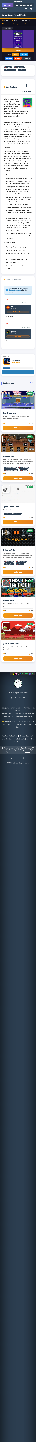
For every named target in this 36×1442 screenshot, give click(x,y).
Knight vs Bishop (9, 550)
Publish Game (7, 713)
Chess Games (9, 561)
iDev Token (18, 713)
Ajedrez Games (22, 561)
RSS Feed (7, 716)
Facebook (9, 58)
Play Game (19, 428)
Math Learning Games (11, 470)
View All (31, 382)
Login (8, 5)
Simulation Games (11, 70)
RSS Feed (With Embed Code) (22, 716)
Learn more (27, 752)
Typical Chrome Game (11, 506)
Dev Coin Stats (9, 721)
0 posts (18, 362)
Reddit (18, 58)
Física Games (6, 24)
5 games (13, 362)
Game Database (28, 713)
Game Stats (26, 721)
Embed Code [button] (8, 28)
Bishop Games (10, 564)
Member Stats (21, 724)
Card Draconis (8, 456)
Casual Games (24, 468)
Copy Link (27, 58)
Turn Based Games (11, 468)
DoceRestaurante (9, 413)
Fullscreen (18, 50)
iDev (12, 306)
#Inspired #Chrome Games (13, 514)
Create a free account (15, 290)
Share (16, 54)
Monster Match (8, 600)
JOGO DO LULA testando (12, 643)
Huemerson (13, 331)
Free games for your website (12, 708)
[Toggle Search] (31, 9)
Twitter (25, 54)
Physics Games (20, 67)
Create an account (25, 5)
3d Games (8, 67)
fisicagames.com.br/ (19, 24)
